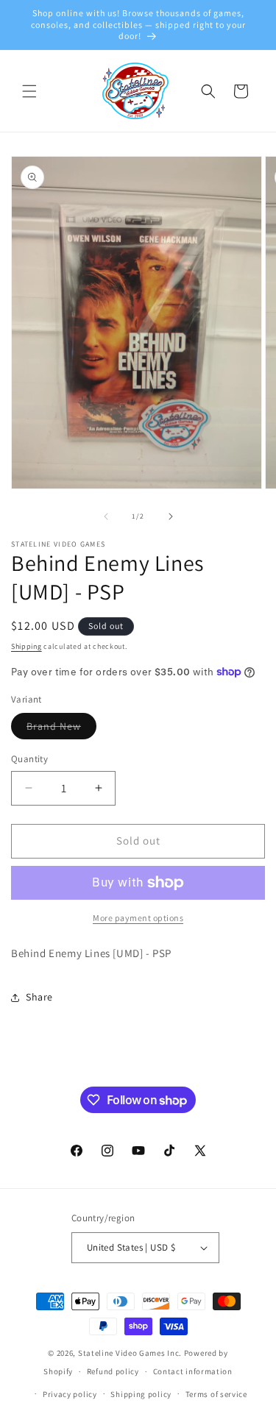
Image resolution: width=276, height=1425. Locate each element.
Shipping (26, 646)
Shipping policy (140, 1394)
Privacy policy (70, 1394)
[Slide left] (106, 516)
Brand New (61, 729)
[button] (29, 91)
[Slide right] (171, 516)
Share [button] (39, 996)
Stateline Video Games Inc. (130, 1353)
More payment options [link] (138, 917)
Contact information (193, 1371)
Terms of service (216, 1394)
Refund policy (113, 1371)
